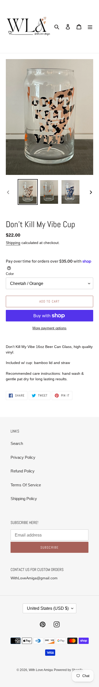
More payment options (49, 328)
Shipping (13, 243)
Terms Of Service (26, 485)
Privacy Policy (23, 457)
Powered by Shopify (68, 670)
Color (10, 274)
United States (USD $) (48, 608)
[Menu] (90, 26)
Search (17, 443)
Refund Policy (23, 471)
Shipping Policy (24, 498)
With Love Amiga (41, 670)
